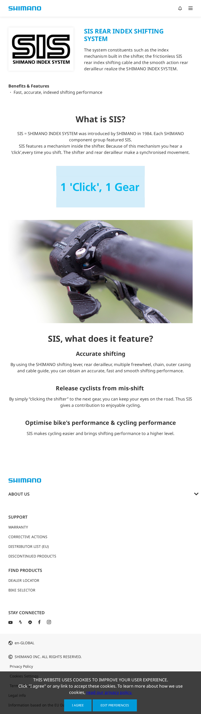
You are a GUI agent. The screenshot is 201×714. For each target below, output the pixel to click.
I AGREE (78, 705)
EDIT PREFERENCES (114, 705)
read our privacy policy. (109, 692)
